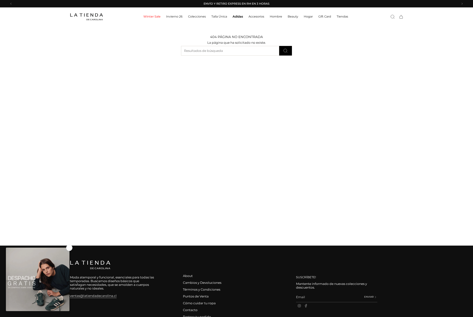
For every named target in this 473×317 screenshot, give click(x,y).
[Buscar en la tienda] (285, 51)
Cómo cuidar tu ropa (199, 303)
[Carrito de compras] (401, 17)
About (188, 276)
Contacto (190, 310)
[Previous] (11, 3)
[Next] (462, 3)
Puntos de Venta (196, 296)
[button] (152, 16)
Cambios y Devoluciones (202, 283)
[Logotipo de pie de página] (90, 265)
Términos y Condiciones (201, 289)
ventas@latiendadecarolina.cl (93, 296)
